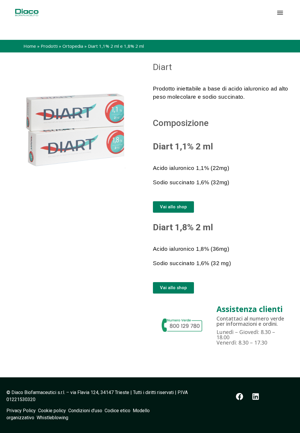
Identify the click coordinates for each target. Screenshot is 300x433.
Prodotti (49, 46)
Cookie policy (52, 410)
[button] (280, 12)
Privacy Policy (22, 410)
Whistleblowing (52, 417)
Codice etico (119, 410)
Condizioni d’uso (86, 410)
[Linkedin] (255, 396)
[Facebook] (239, 396)
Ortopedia (72, 46)
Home (29, 46)
